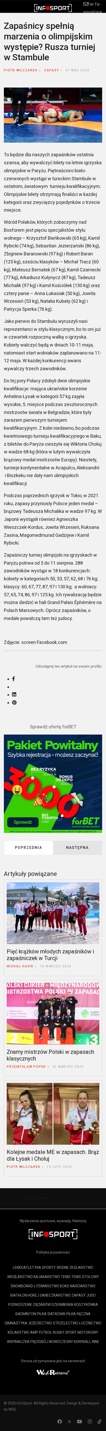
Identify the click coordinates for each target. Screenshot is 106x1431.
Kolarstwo (18, 1332)
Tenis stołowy (85, 1277)
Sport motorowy (81, 1332)
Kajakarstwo (46, 1277)
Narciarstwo (82, 1286)
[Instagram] (90, 1421)
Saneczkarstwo (55, 1295)
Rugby (58, 1332)
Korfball (82, 1342)
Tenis (65, 1277)
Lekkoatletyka (27, 1267)
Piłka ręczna (78, 1314)
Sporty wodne (55, 1267)
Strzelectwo (65, 1323)
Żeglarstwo (81, 1267)
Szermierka (62, 1305)
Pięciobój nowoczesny (51, 1342)
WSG (12, 1409)
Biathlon (18, 1295)
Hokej (33, 1295)
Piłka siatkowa (51, 1314)
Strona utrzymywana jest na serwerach (53, 1361)
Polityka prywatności (53, 1252)
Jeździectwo (40, 1323)
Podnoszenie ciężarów (29, 1305)
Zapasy (51, 70)
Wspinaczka (18, 1342)
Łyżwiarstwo (46, 1286)
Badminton (25, 1314)
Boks (64, 1286)
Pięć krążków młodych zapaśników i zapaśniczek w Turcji (50, 954)
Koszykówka (86, 1305)
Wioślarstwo (20, 1277)
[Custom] (100, 1421)
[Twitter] (69, 1421)
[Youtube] (79, 1421)
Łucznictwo (90, 1323)
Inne (95, 1342)
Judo (91, 1295)
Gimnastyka (16, 1323)
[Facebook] (59, 1421)
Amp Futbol (41, 1332)
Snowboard (22, 1286)
